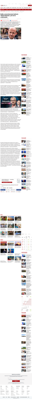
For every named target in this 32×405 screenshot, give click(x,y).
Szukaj (30, 5)
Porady (27, 394)
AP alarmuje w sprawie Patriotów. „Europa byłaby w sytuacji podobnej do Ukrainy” (18, 254)
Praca (11, 386)
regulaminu (16, 379)
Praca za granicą (12, 389)
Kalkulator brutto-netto (13, 392)
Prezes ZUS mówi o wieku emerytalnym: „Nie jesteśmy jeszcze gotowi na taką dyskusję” (3, 229)
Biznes (6, 386)
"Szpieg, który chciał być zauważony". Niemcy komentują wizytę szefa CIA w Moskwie (3, 247)
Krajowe (1, 392)
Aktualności (7, 9)
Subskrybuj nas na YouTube (5, 20)
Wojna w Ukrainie (17, 11)
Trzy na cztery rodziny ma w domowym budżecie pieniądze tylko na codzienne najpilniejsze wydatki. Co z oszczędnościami (3, 222)
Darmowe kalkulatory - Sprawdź (7, 182)
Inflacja (25, 9)
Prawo (17, 392)
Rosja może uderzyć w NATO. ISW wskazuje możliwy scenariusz (10, 247)
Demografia (16, 9)
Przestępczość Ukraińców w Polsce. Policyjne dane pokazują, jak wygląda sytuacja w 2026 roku (18, 236)
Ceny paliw (12, 11)
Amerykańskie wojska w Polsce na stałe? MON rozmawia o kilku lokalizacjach (11, 229)
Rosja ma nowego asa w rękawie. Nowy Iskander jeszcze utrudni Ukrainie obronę (18, 247)
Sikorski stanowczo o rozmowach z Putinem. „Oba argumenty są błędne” (10, 254)
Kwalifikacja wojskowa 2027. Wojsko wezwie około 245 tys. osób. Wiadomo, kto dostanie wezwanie (10, 236)
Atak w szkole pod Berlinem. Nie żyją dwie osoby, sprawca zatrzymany (11, 262)
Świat (1, 386)
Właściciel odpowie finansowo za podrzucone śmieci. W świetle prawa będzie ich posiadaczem (18, 222)
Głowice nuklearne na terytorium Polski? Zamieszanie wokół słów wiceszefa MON (11, 222)
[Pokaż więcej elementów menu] (31, 8)
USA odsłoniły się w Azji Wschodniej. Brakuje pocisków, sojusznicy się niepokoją (18, 262)
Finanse (6, 389)
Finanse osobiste (8, 11)
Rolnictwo (28, 9)
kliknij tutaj (19, 383)
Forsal (1, 12)
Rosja (1, 387)
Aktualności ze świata (2, 394)
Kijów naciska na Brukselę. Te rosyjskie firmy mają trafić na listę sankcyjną (3, 262)
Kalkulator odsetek (13, 394)
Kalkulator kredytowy (13, 395)
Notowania (28, 386)
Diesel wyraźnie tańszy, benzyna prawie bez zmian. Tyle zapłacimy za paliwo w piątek (3, 236)
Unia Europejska (2, 389)
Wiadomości (23, 392)
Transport (23, 386)
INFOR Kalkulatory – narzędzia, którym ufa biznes (8, 180)
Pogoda (22, 394)
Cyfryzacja (19, 9)
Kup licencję (16, 185)
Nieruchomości (18, 386)
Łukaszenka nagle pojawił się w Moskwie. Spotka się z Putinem (3, 254)
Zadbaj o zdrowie (22, 11)
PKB (9, 9)
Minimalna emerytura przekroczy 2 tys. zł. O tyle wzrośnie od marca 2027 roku (18, 229)
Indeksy (27, 387)
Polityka (23, 9)
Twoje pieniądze (7, 394)
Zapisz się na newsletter (14, 20)
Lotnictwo (23, 389)
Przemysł (13, 9)
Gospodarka (2, 9)
